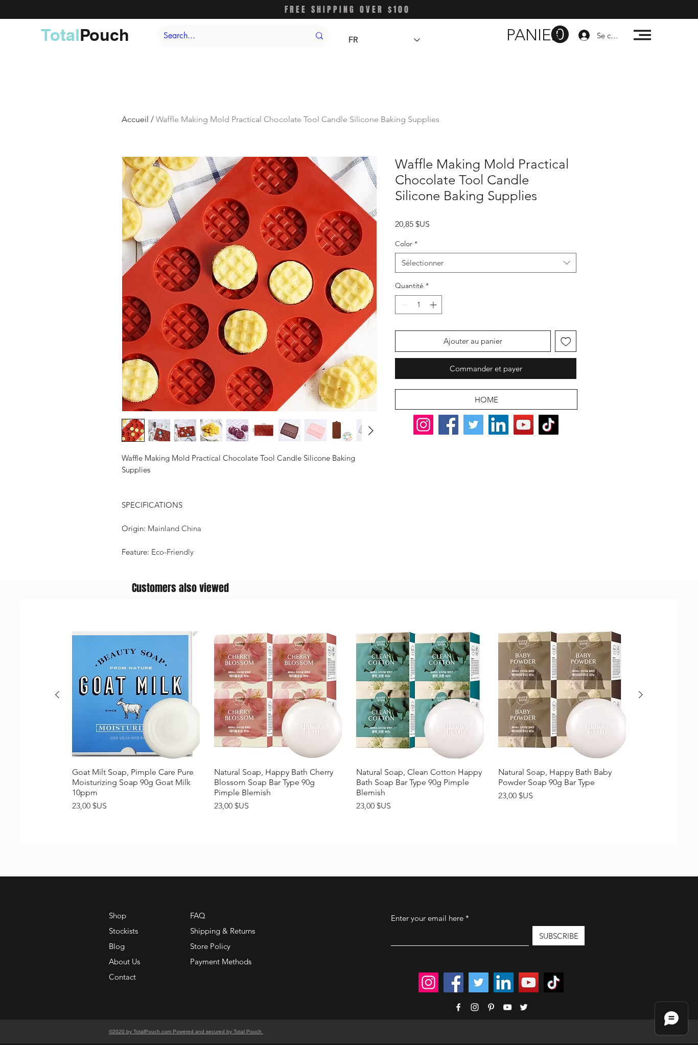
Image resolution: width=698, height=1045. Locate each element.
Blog (117, 946)
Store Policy (210, 946)
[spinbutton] (418, 305)
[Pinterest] (491, 1007)
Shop (117, 915)
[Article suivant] (641, 694)
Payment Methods (221, 961)
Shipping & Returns (222, 931)
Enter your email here (427, 918)
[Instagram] (423, 425)
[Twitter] (473, 425)
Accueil (135, 119)
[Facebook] (448, 425)
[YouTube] (523, 425)
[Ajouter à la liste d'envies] (566, 341)
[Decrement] (403, 305)
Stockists (123, 931)
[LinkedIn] (498, 425)
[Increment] (434, 305)
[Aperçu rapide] (136, 695)
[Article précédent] (57, 694)
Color (406, 243)
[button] (537, 35)
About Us (124, 961)
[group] (349, 722)
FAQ (197, 915)
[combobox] (485, 263)
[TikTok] (549, 425)
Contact (122, 977)
